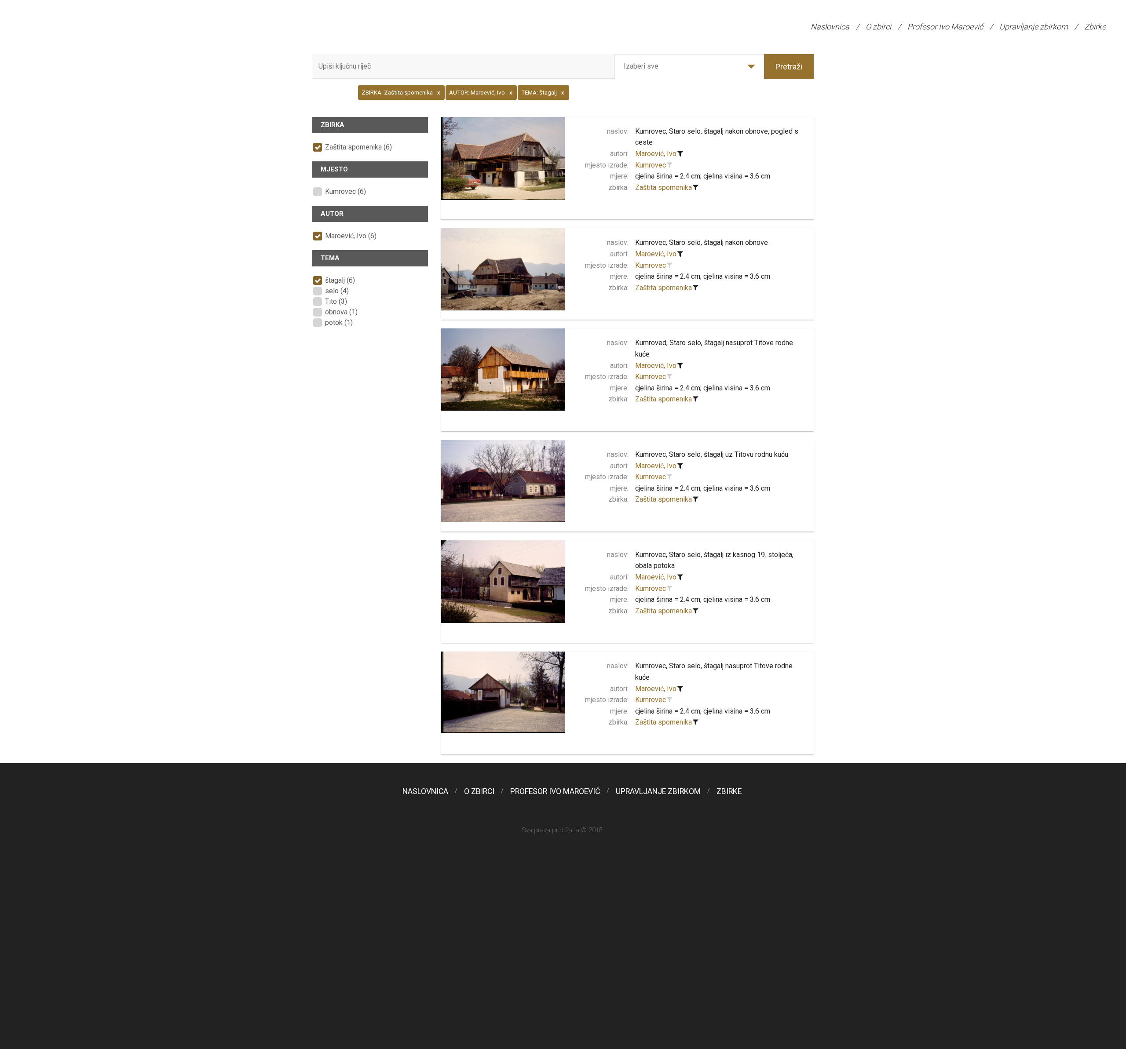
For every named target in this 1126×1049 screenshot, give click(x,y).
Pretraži (788, 66)
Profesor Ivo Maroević (945, 26)
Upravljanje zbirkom (1033, 26)
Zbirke (1095, 26)
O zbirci (878, 26)
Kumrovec (650, 165)
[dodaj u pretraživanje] (669, 165)
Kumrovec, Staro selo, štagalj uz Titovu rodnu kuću (711, 454)
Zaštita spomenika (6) (358, 147)
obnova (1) (341, 312)
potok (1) (339, 322)
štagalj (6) (340, 280)
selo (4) (337, 291)
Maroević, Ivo (655, 153)
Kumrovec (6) (345, 191)
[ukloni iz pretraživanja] (680, 154)
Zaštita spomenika (663, 187)
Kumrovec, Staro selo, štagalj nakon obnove (701, 242)
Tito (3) (336, 301)
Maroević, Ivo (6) (351, 236)
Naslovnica (830, 26)
